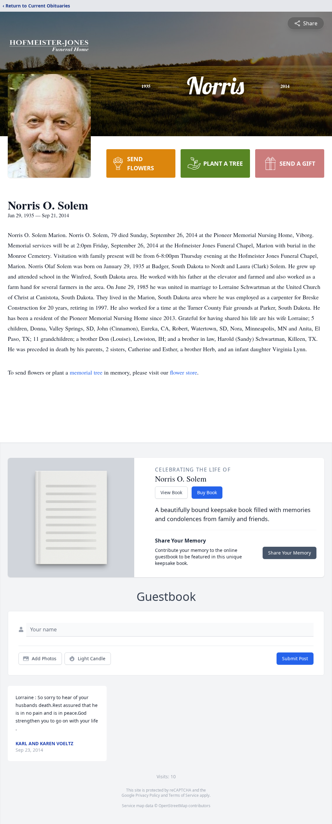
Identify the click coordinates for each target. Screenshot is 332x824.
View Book (171, 492)
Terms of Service (184, 795)
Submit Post (295, 658)
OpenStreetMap (173, 805)
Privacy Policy (148, 795)
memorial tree (86, 372)
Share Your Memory (289, 553)
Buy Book (207, 492)
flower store (183, 372)
